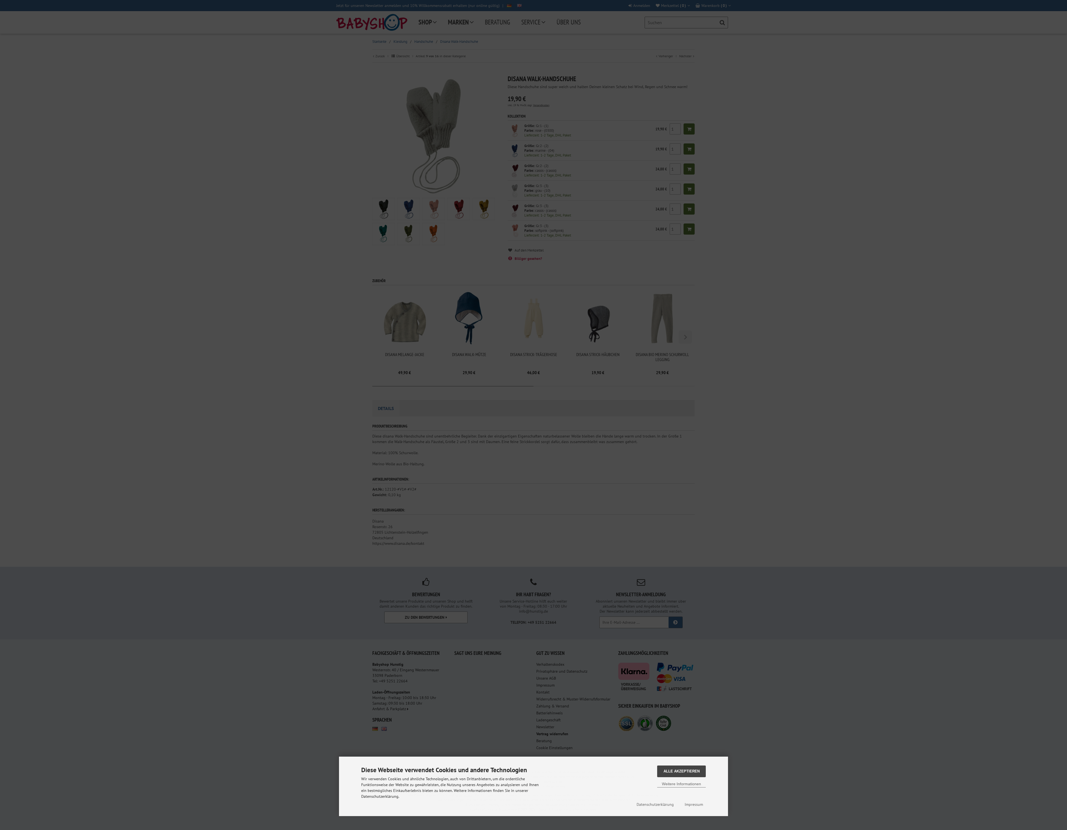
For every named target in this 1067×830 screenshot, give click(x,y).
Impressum (694, 804)
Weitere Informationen (681, 784)
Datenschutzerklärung (655, 804)
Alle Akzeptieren (682, 771)
